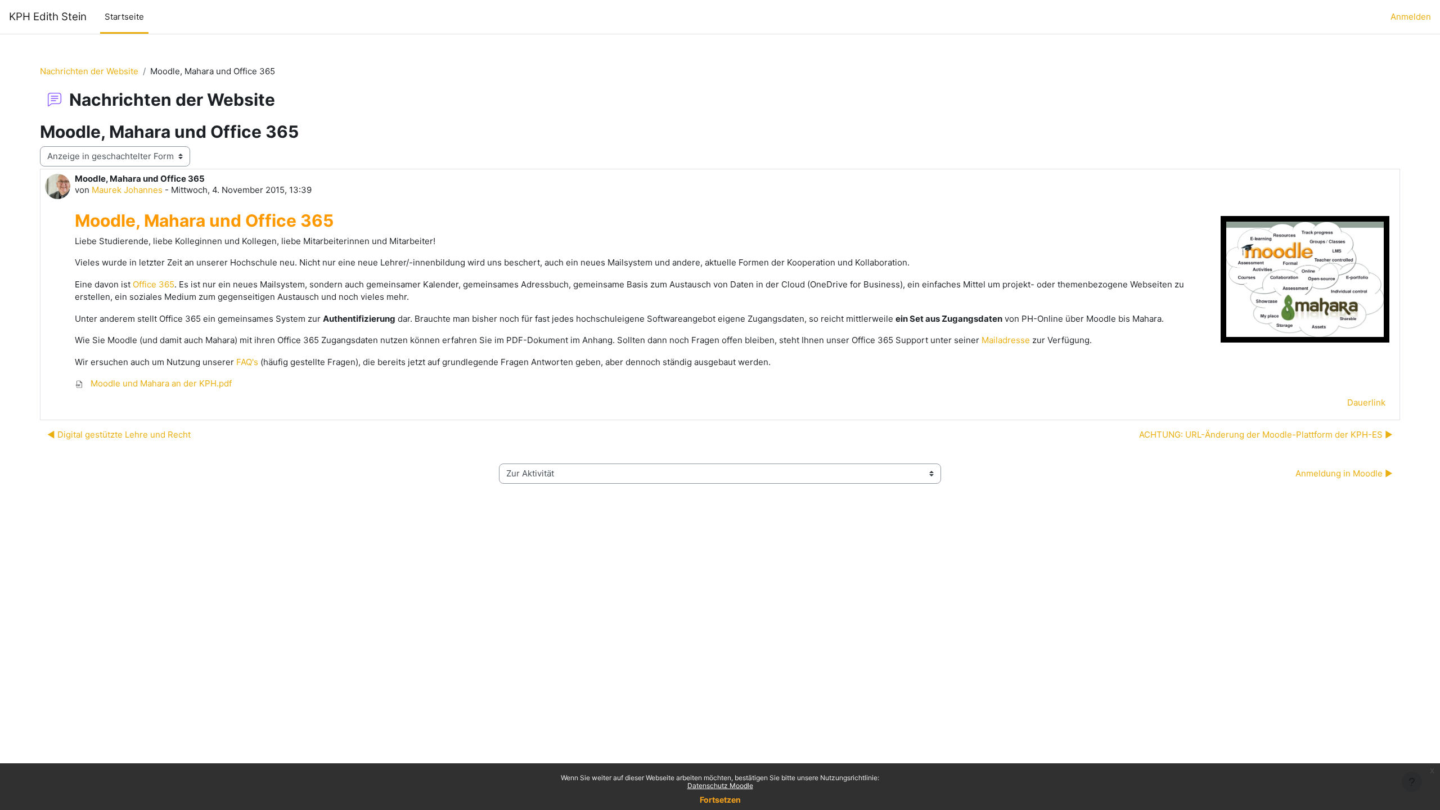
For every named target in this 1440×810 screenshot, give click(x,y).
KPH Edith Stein (48, 16)
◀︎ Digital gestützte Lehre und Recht (119, 434)
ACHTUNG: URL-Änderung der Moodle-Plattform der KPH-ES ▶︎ (1266, 434)
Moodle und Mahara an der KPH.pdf (160, 383)
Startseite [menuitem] (124, 16)
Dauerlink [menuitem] (1366, 402)
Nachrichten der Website (89, 71)
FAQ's (247, 362)
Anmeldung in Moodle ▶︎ (1344, 473)
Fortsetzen (720, 799)
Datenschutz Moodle (720, 785)
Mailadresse (1006, 340)
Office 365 (153, 284)
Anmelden (1410, 16)
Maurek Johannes (127, 189)
